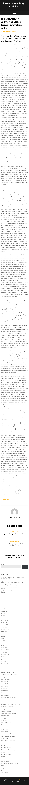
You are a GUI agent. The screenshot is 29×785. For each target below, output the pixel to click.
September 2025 (5, 629)
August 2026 (4, 611)
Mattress (3, 724)
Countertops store (5, 679)
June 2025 (3, 636)
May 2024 (3, 656)
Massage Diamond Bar (6, 711)
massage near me (5, 715)
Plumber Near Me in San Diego (8, 749)
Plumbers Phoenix (5, 752)
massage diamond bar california (8, 713)
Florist (2, 693)
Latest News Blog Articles (13, 5)
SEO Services (4, 765)
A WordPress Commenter (7, 601)
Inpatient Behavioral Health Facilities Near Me (12, 704)
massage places (4, 718)
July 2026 (3, 613)
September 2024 (5, 654)
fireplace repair (4, 688)
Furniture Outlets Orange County (8, 697)
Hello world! (18, 601)
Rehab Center (4, 759)
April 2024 (3, 659)
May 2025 (3, 638)
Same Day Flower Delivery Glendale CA (10, 763)
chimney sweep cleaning (6, 677)
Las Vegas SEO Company (7, 706)
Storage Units (4, 768)
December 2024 (4, 647)
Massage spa (4, 720)
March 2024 (3, 661)
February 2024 (4, 663)
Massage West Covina (6, 722)
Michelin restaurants (5, 743)
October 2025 (4, 627)
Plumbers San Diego (6, 754)
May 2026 (3, 615)
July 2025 (3, 634)
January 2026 (4, 622)
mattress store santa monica (8, 736)
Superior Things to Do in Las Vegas (9, 584)
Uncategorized (5, 499)
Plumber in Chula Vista (6, 747)
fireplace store (4, 690)
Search (2, 564)
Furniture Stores (4, 702)
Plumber (3, 745)
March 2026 (3, 618)
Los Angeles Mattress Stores (8, 709)
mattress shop (4, 729)
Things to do (4, 770)
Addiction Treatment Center (7, 672)
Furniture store (4, 699)
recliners (3, 756)
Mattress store (4, 731)
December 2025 (4, 624)
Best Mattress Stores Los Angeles (9, 674)
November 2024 (5, 650)
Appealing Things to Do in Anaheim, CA (14, 534)
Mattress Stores (4, 738)
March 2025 (3, 643)
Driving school (4, 684)
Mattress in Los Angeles (6, 727)
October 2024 (4, 652)
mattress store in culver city (7, 734)
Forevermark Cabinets (6, 695)
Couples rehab (4, 681)
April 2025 (3, 640)
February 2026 (4, 620)
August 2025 (4, 631)
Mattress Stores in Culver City (8, 740)
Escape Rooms (4, 686)
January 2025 (4, 645)
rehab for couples (5, 761)
